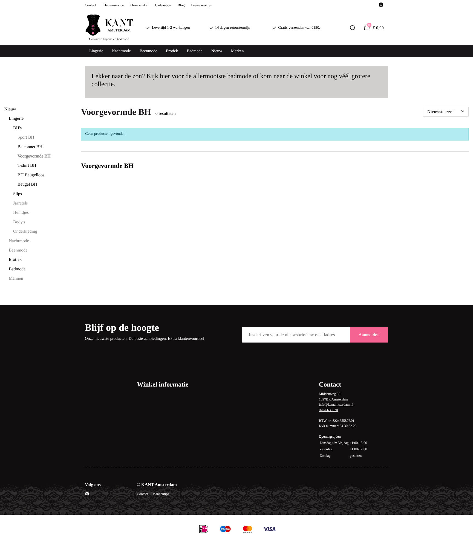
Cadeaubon (163, 5)
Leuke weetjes (201, 5)
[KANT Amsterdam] (109, 28)
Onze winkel (139, 5)
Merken (237, 51)
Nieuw (216, 51)
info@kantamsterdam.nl (336, 404)
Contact (90, 5)
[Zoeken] (352, 28)
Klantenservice (113, 5)
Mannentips (160, 494)
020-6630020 (328, 410)
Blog (181, 5)
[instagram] (381, 6)
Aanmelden (369, 334)
